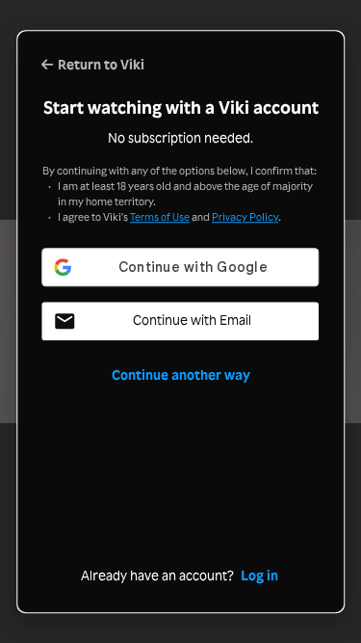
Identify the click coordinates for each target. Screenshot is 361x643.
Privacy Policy (245, 217)
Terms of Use (160, 217)
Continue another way (181, 375)
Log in (259, 576)
